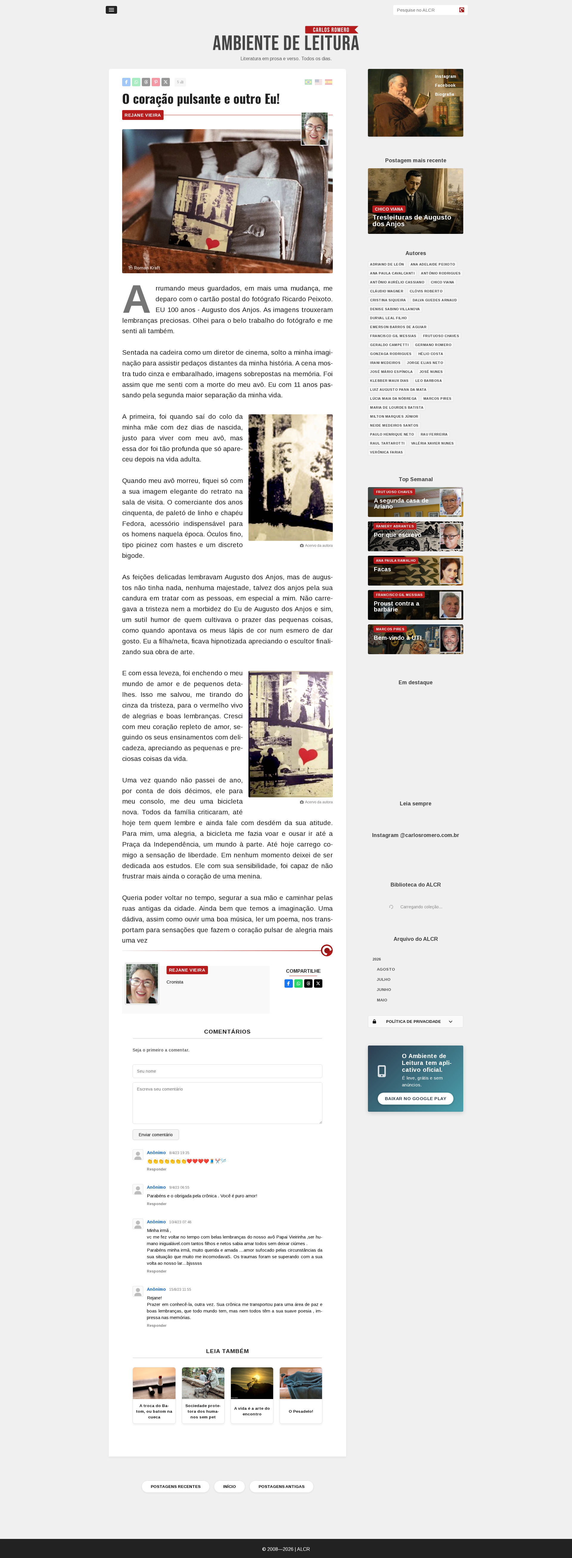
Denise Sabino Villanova (395, 309)
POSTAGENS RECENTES (175, 1486)
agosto (386, 969)
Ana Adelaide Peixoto (433, 264)
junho (384, 989)
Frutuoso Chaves (441, 336)
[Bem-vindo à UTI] (415, 652)
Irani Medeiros (385, 363)
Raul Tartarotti (387, 443)
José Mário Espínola (391, 371)
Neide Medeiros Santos (394, 425)
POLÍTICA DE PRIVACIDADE (413, 1021)
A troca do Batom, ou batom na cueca (154, 1411)
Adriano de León (387, 264)
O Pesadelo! (301, 1411)
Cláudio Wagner (386, 291)
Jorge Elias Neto (425, 363)
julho (384, 979)
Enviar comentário (156, 1134)
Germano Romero (433, 345)
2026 (376, 959)
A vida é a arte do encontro (252, 1411)
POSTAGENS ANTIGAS (281, 1486)
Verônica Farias (386, 452)
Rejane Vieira (143, 115)
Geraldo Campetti (389, 345)
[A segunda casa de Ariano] (415, 515)
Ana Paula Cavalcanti (392, 273)
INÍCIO (229, 1486)
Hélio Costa (430, 354)
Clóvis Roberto (426, 291)
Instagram (445, 76)
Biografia (444, 94)
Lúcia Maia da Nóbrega (393, 398)
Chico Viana (442, 282)
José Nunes (431, 371)
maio (382, 1000)
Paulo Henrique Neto (392, 434)
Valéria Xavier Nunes (432, 443)
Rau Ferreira (434, 434)
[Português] (309, 82)
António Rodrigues (441, 273)
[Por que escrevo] (415, 549)
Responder (157, 1169)
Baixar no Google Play (416, 1098)
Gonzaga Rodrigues (391, 354)
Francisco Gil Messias (393, 336)
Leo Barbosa (428, 380)
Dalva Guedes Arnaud (435, 300)
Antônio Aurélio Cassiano (397, 282)
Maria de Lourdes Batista (396, 407)
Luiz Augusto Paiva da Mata (398, 389)
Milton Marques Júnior (394, 416)
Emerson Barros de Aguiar (398, 327)
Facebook (445, 85)
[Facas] (415, 584)
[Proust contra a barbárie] (415, 618)
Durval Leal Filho (388, 318)
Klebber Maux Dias (389, 380)
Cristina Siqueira (388, 300)
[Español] (329, 82)
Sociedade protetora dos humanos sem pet (203, 1411)
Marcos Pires (437, 398)
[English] (319, 82)
